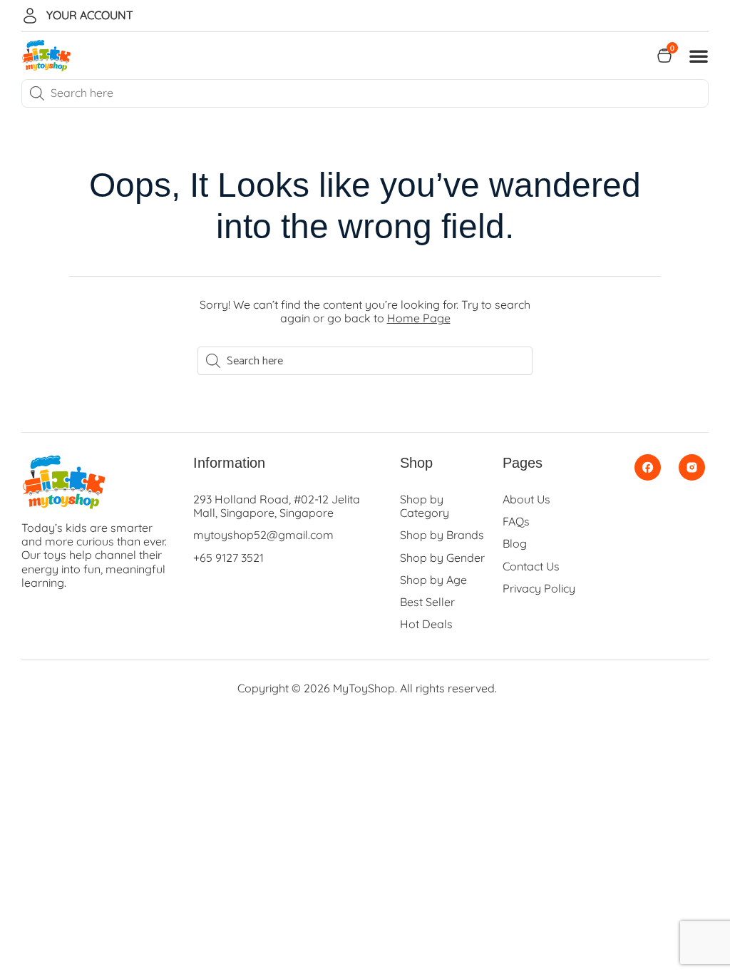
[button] (699, 56)
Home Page (419, 318)
